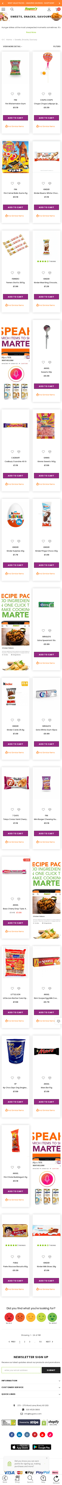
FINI (15, 100)
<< (3, 39)
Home (9, 39)
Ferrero (15, 279)
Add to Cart (15, 117)
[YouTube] (42, 1434)
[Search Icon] (15, 9)
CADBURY (15, 457)
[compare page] (58, 1021)
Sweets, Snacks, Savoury (26, 39)
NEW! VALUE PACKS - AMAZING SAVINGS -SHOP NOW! (31, 3)
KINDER (46, 189)
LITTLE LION (15, 994)
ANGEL (46, 368)
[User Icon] (49, 9)
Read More (31, 32)
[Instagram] (27, 1434)
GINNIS (47, 457)
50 (40, 1341)
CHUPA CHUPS (46, 100)
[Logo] (31, 9)
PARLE (15, 1263)
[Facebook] (11, 1434)
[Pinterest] (34, 1434)
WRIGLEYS (46, 636)
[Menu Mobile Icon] (3, 9)
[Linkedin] (19, 1434)
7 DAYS (15, 815)
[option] (31, 3)
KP (15, 1084)
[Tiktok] (50, 1434)
